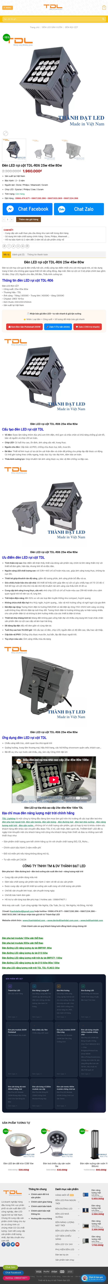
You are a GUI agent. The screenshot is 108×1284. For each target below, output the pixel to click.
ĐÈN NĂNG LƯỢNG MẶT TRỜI (64, 1224)
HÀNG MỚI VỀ (62, 1195)
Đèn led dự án (61, 1254)
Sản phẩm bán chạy (64, 1260)
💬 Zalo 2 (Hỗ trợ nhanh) (88, 327)
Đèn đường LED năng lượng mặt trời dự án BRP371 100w (32, 957)
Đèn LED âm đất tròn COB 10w (18, 1163)
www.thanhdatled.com (34, 920)
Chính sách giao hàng (41, 1202)
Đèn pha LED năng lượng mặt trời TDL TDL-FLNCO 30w (31, 967)
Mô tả (7, 254)
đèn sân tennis (33, 822)
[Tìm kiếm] (103, 19)
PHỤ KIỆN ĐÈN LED (64, 1249)
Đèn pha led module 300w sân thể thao (22, 943)
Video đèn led (67, 1276)
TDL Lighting (8, 818)
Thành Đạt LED (63, 1280)
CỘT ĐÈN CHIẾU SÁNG (63, 1237)
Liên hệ (78, 1276)
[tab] (6, 254)
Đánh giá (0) (18, 254)
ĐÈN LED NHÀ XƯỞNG (62, 1215)
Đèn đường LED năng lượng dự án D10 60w (25, 953)
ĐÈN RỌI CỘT (71, 27)
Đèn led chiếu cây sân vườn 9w (56, 1165)
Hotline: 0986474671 (16, 1278)
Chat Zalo (10, 1267)
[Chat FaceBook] (27, 209)
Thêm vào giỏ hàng (28, 219)
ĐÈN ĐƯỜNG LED (63, 1208)
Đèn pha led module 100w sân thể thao (22, 938)
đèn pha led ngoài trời (13, 822)
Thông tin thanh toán (37, 254)
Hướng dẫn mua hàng (41, 1218)
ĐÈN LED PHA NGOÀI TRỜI (65, 1202)
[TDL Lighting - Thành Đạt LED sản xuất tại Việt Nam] (54, 7)
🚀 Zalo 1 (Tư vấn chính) (58, 327)
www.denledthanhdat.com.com (62, 920)
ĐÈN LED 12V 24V (64, 1244)
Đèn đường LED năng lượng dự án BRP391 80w (27, 947)
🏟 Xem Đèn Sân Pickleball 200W (24, 327)
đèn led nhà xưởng (84, 822)
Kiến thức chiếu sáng (52, 1276)
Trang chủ (34, 27)
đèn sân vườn (26, 825)
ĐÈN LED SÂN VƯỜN (52, 27)
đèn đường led (65, 822)
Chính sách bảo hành (41, 1206)
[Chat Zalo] (79, 209)
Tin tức (39, 1276)
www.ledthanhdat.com (92, 920)
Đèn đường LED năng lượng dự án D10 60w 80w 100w (30, 962)
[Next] (100, 84)
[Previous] (7, 84)
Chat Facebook (13, 1272)
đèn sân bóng (49, 822)
